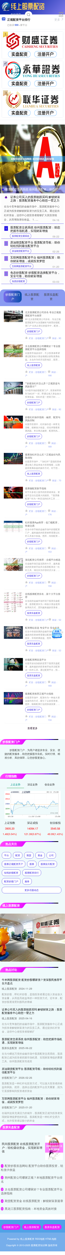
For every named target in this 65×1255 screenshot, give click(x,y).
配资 (17, 855)
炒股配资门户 (33, 331)
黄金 (40, 855)
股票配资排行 (32, 872)
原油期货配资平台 (20, 250)
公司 (51, 855)
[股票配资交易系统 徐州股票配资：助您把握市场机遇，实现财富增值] (32, 158)
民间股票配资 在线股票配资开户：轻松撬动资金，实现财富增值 (22, 1147)
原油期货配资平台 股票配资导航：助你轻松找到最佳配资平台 (35, 244)
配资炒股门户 (11, 881)
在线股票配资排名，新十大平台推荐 (42, 595)
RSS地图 (40, 1239)
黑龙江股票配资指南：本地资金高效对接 (31, 1208)
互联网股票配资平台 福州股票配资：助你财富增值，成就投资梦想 (35, 259)
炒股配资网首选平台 (35, 659)
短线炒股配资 (11, 872)
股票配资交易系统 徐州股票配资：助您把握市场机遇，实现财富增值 (35, 229)
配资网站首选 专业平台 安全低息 (42, 627)
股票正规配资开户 (13, 864)
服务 (27, 881)
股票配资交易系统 (20, 235)
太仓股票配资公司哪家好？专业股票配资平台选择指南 (42, 347)
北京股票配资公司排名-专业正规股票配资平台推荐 (43, 313)
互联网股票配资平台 (21, 266)
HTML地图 (50, 1239)
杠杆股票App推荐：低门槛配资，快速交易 (42, 524)
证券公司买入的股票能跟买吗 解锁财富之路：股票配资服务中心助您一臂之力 (35, 198)
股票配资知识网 (39, 1245)
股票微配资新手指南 (35, 488)
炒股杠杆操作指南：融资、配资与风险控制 (42, 418)
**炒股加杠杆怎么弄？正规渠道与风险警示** (42, 385)
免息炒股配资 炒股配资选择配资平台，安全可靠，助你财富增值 (35, 274)
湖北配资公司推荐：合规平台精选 (42, 559)
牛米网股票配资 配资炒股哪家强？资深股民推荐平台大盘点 (32, 981)
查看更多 (32, 728)
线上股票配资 (33, 365)
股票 (31, 864)
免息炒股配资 (18, 281)
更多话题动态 (32, 890)
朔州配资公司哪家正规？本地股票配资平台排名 (31, 1179)
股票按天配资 (48, 864)
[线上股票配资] (23, 6)
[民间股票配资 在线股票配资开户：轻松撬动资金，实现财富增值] (54, 1147)
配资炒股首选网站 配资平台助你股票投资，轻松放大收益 (32, 1168)
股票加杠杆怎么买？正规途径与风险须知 (42, 456)
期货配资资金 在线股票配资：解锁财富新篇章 (34, 1201)
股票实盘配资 (33, 612)
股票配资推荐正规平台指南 (39, 693)
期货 (29, 855)
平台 (6, 855)
